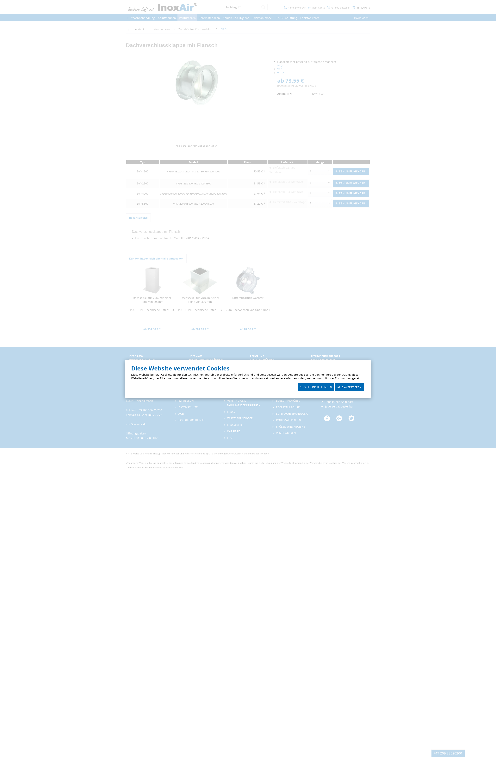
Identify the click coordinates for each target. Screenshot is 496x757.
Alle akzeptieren (349, 387)
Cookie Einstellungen (316, 387)
